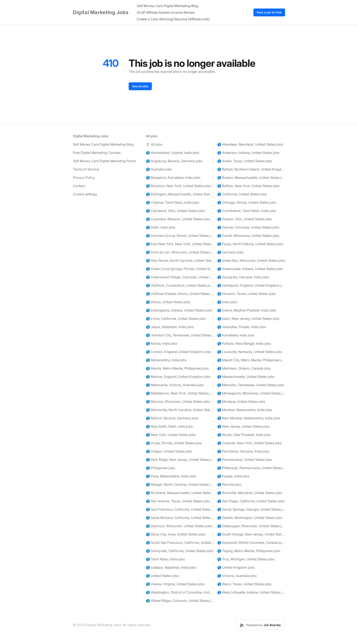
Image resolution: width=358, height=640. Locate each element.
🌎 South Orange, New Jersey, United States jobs (251, 534)
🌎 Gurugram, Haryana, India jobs (243, 277)
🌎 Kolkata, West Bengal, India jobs (244, 343)
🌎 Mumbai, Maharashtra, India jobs (244, 410)
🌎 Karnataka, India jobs (235, 335)
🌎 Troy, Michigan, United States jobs (245, 559)
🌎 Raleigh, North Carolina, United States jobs (180, 484)
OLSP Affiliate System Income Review (166, 12)
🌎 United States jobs (162, 576)
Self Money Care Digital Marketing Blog (167, 6)
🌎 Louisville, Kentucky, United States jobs (249, 352)
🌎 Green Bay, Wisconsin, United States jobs (251, 260)
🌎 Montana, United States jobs (241, 401)
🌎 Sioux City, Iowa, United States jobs (175, 534)
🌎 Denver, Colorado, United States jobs (248, 227)
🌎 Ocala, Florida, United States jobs (174, 443)
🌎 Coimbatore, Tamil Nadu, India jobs (246, 211)
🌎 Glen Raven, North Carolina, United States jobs (180, 260)
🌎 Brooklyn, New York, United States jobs (178, 186)
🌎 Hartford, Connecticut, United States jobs (180, 285)
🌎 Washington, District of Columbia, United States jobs (180, 592)
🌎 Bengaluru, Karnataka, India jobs (173, 177)
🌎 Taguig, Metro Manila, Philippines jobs (248, 551)
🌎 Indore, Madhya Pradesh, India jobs (246, 310)
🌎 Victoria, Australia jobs (237, 576)
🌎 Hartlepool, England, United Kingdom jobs (251, 285)
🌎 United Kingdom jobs (236, 567)
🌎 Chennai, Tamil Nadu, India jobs (172, 202)
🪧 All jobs (154, 144)
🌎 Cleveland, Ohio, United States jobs (175, 211)
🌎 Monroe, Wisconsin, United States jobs (178, 401)
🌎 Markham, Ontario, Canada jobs (244, 368)
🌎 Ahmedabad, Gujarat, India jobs (172, 153)
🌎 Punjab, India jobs (233, 476)
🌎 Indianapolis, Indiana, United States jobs (179, 310)
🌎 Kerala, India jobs (161, 343)
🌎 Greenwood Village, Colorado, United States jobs (180, 277)
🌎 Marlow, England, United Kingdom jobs (178, 377)
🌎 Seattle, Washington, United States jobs (249, 518)
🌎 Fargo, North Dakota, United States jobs (250, 244)
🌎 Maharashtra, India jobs (166, 360)
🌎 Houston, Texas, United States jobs (246, 294)
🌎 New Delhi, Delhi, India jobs (169, 426)
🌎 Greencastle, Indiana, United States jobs (250, 269)
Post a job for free (269, 12)
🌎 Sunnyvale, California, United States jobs (179, 551)
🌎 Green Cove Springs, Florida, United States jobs (180, 269)
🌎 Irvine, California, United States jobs (176, 318)
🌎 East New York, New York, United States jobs (180, 244)
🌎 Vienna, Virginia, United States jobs (175, 584)
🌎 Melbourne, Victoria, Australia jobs (175, 385)
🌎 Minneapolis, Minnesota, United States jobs (251, 393)
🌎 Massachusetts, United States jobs (246, 377)
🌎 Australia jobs (159, 169)
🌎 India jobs (227, 302)
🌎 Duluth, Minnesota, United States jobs (248, 236)
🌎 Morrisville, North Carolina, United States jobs (180, 410)
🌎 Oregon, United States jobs (169, 451)
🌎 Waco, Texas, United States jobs (244, 584)
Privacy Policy (84, 177)
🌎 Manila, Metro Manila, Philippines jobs (177, 368)
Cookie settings (85, 194)
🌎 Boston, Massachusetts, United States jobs (251, 177)
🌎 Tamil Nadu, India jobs (165, 559)
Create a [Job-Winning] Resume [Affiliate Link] (173, 19)
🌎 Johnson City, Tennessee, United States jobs (180, 335)
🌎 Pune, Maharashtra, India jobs (171, 476)
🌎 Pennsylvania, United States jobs (244, 459)
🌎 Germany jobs (230, 252)
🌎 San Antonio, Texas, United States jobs (178, 501)
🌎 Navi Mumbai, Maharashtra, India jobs (248, 418)
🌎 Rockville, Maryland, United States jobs (249, 493)
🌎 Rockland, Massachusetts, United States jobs (180, 493)
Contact (79, 186)
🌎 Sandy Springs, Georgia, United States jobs (251, 509)
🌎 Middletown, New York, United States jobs (180, 393)
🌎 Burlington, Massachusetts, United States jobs (180, 194)
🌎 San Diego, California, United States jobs (250, 501)
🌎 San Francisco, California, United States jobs (180, 509)
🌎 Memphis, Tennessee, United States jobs (250, 385)
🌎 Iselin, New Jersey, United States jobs (248, 318)
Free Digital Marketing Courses (97, 153)
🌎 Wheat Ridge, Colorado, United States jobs (180, 601)
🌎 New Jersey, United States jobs (243, 426)
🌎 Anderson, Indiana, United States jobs (248, 153)
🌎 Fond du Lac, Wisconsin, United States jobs (180, 252)
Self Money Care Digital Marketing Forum (104, 161)
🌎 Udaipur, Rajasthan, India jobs (171, 567)
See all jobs (140, 86)
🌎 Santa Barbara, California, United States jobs (180, 518)
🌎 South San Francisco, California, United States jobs (180, 542)
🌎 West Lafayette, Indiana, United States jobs (251, 592)
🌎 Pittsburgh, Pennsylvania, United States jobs (251, 468)
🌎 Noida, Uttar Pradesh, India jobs (244, 435)
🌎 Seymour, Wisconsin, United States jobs (179, 526)
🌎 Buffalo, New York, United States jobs (248, 186)
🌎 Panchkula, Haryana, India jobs (243, 451)
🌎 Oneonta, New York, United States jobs (249, 443)
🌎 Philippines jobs (160, 468)
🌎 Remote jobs (229, 484)
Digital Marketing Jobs (100, 12)
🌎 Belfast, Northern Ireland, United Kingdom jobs (251, 169)
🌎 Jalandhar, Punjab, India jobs (241, 327)
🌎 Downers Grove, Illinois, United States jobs (180, 236)
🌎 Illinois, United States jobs (168, 302)
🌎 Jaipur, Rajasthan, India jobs (170, 327)
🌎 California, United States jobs (242, 194)
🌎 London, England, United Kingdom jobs (178, 352)
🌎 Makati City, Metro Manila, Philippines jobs (251, 360)
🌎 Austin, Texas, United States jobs (244, 161)
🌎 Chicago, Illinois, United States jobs (246, 202)
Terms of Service (86, 169)
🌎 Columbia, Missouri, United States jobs (178, 219)
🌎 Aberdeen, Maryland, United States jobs (250, 144)
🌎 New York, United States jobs (171, 435)
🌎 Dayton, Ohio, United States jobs (244, 219)
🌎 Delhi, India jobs (160, 227)
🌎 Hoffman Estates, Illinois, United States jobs (180, 294)
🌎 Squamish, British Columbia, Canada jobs (251, 542)
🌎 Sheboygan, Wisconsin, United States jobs (251, 526)
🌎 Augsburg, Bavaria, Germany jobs (174, 161)
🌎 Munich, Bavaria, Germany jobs (172, 418)
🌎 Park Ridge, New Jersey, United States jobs (180, 459)
